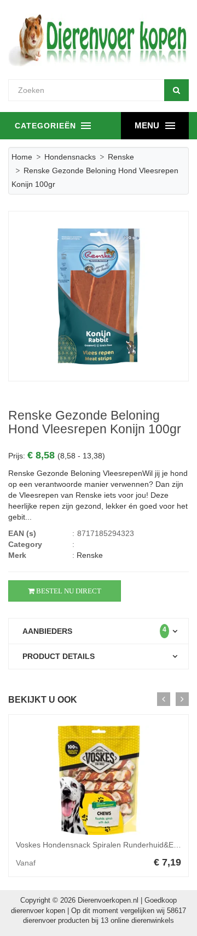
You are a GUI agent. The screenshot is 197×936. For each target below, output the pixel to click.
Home (21, 156)
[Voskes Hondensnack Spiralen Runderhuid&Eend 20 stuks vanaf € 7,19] (98, 780)
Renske (121, 156)
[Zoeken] (176, 90)
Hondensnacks (70, 156)
